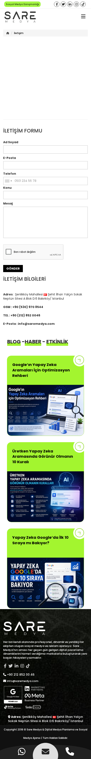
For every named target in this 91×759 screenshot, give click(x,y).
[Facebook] (56, 4)
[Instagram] (76, 4)
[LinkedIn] (69, 4)
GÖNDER (13, 268)
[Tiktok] (82, 4)
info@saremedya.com (36, 324)
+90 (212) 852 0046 (25, 315)
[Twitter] (63, 4)
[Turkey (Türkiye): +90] (8, 181)
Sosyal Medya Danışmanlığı (22, 4)
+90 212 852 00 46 (20, 674)
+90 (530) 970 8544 (27, 307)
